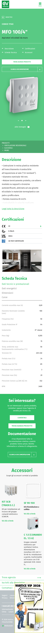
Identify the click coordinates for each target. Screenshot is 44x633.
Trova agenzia (9, 577)
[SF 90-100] (33, 491)
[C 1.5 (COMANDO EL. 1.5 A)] (33, 523)
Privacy (4, 598)
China (4, 612)
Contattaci (22, 418)
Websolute (8, 626)
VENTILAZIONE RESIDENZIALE (15, 145)
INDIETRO (9, 17)
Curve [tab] (4, 297)
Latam (11, 612)
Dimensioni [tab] (7, 293)
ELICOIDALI (8, 148)
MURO (6, 150)
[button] (22, 69)
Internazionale (7, 609)
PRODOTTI (6, 143)
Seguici (4, 595)
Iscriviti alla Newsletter (13, 583)
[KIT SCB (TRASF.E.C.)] (11, 490)
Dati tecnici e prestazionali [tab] (15, 284)
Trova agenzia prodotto (22, 62)
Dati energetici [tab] (9, 288)
